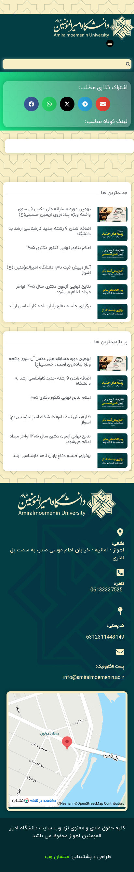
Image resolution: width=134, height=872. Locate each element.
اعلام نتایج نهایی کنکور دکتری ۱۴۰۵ (58, 248)
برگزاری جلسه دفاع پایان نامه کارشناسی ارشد (49, 306)
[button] (110, 43)
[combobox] (67, 64)
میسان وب (57, 856)
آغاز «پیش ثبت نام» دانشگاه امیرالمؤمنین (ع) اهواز (49, 270)
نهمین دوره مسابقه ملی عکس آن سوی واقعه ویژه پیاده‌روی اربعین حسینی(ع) (54, 212)
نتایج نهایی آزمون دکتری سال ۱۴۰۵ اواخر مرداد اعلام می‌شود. (53, 289)
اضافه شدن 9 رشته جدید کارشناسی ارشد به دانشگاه (49, 231)
